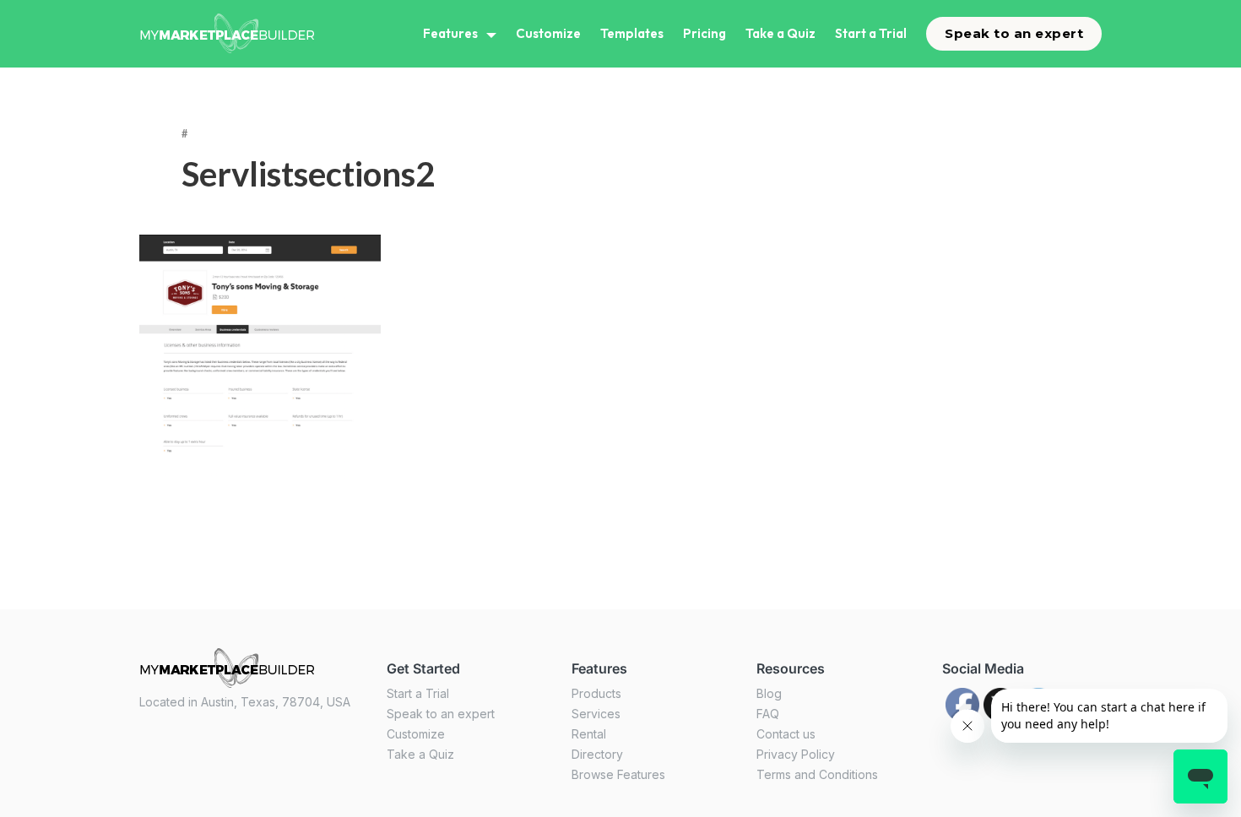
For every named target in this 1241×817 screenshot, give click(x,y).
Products (596, 693)
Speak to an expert (1014, 33)
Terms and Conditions (817, 774)
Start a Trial (871, 33)
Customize (548, 33)
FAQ (767, 713)
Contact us (786, 734)
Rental (589, 734)
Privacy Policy (795, 754)
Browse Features (618, 774)
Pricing (704, 33)
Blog (769, 693)
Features (450, 33)
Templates (632, 33)
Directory (597, 754)
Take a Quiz (780, 33)
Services (596, 713)
